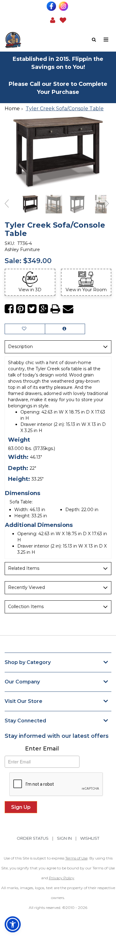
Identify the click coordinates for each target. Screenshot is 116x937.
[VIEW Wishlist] (25, 329)
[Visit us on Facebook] (52, 6)
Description (20, 346)
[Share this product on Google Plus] (43, 309)
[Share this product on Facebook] (9, 309)
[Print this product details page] (55, 309)
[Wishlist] (63, 20)
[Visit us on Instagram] (64, 6)
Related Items (23, 568)
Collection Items (26, 606)
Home (12, 108)
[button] (53, 20)
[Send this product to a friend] (68, 309)
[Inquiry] (65, 329)
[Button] (106, 40)
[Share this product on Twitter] (32, 309)
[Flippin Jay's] (31, 40)
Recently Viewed (26, 587)
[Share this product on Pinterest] (20, 309)
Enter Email (42, 748)
